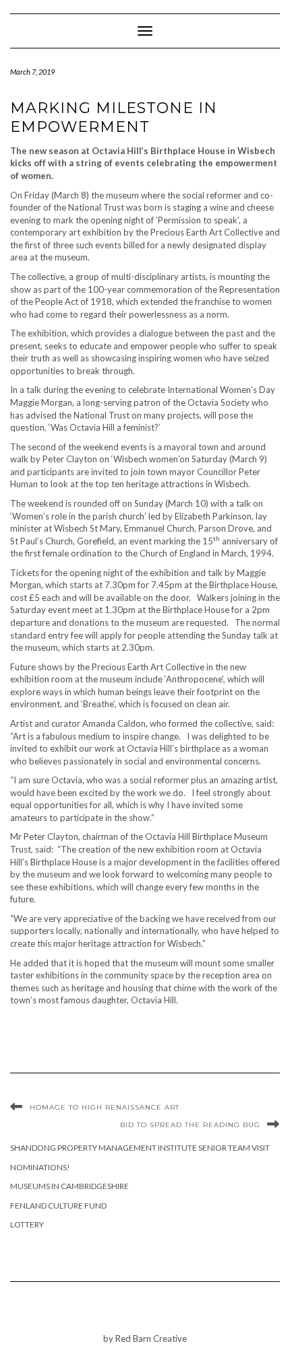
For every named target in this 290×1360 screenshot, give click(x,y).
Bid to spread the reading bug (190, 1124)
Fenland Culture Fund (58, 1206)
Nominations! (40, 1167)
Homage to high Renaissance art (104, 1107)
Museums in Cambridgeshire (69, 1186)
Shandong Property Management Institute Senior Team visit (140, 1148)
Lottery (27, 1224)
